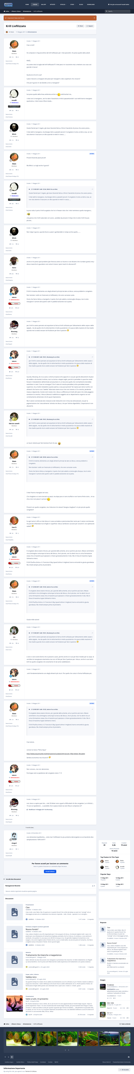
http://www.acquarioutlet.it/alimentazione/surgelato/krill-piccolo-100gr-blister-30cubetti (56, 754)
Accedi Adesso (50, 871)
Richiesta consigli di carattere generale (37, 927)
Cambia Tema (20, 1062)
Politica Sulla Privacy (32, 1062)
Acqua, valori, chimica (32, 974)
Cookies (50, 1062)
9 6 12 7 (109, 1013)
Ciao (28, 907)
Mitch (106, 866)
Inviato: (120, 938)
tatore (107, 860)
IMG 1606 (110, 1003)
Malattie (28, 952)
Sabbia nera (31, 977)
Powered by (121, 1062)
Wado (122, 860)
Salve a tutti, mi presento (37, 999)
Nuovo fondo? (32, 929)
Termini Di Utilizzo (30, 1071)
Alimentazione (32, 32)
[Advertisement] (114, 904)
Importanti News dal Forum (15, 18)
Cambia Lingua (9, 1062)
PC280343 (110, 985)
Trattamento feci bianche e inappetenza (44, 955)
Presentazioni (30, 905)
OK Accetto (125, 1070)
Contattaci (43, 1062)
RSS (57, 1062)
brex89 (122, 866)
